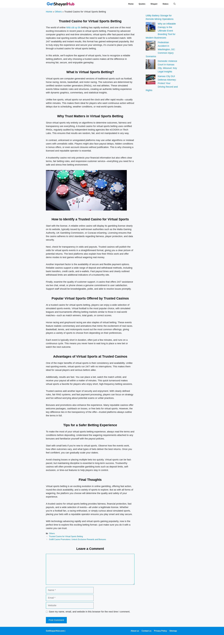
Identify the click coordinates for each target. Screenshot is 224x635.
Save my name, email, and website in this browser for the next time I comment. (89, 611)
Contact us (146, 631)
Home (131, 4)
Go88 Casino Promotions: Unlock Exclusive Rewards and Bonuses (77, 539)
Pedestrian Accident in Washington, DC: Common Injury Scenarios (160, 49)
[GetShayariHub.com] (60, 4)
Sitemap (173, 631)
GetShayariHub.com (55, 631)
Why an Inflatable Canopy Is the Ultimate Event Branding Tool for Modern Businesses (161, 30)
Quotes (142, 4)
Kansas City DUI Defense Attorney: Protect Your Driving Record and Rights (162, 83)
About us (135, 631)
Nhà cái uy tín (73, 27)
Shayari (153, 4)
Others (58, 11)
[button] (174, 4)
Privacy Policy (160, 631)
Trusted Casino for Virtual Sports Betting (66, 536)
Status (165, 4)
